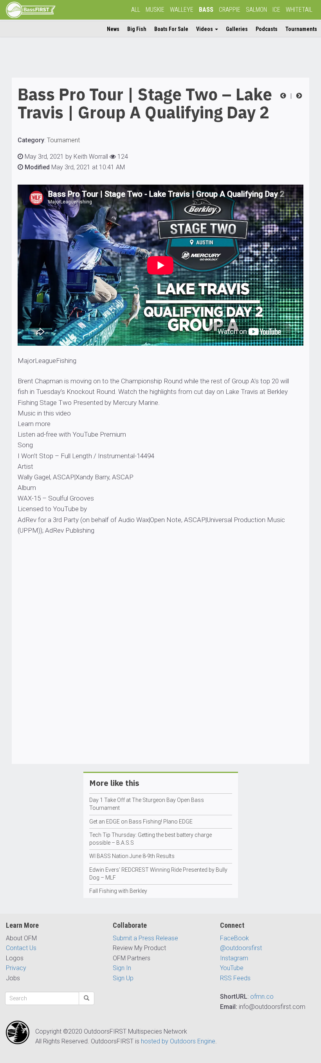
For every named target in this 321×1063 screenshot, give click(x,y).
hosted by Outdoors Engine (178, 1041)
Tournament (63, 140)
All (135, 9)
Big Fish (136, 29)
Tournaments (301, 29)
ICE (276, 9)
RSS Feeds (235, 978)
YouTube (231, 968)
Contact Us (21, 948)
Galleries (237, 29)
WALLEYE (181, 9)
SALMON (256, 9)
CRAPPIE (229, 9)
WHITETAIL (299, 9)
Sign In (122, 968)
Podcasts (267, 29)
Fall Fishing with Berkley (118, 891)
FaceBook (234, 938)
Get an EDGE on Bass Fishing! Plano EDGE (141, 821)
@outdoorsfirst (241, 948)
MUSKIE (155, 9)
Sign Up (123, 978)
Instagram (234, 958)
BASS (206, 9)
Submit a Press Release (145, 938)
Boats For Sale (171, 29)
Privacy (16, 968)
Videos (205, 29)
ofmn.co (262, 996)
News (113, 29)
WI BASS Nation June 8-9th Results (132, 856)
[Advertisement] (160, 672)
